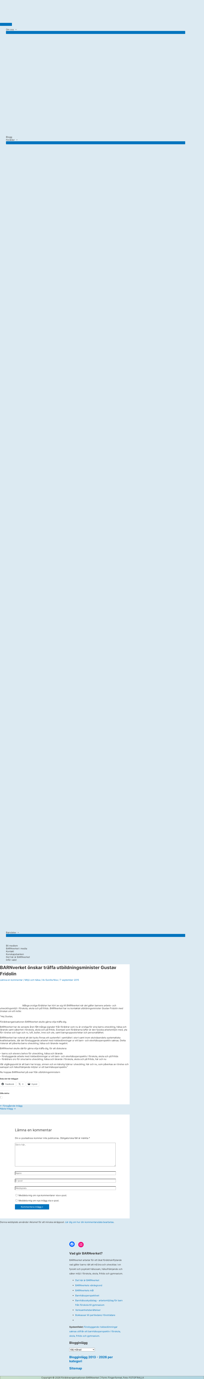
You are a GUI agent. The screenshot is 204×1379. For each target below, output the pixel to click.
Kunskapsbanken (15, 954)
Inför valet (11, 959)
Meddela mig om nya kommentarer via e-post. (43, 1195)
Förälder (10, 139)
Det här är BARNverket (18, 957)
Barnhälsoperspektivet (87, 1295)
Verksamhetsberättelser (88, 1310)
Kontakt (10, 951)
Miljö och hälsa (32, 979)
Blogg (9, 137)
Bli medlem (12, 945)
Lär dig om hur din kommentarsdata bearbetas (89, 1222)
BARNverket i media (16, 948)
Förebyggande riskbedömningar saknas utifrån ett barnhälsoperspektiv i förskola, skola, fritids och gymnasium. (95, 1331)
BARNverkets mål (84, 1290)
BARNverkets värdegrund (88, 1285)
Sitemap (75, 1368)
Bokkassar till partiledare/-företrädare (95, 1315)
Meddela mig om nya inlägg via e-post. (39, 1200)
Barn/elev (11, 932)
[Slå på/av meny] (95, 32)
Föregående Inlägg (11, 1105)
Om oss (10, 29)
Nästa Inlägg (8, 1108)
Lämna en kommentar (11, 979)
